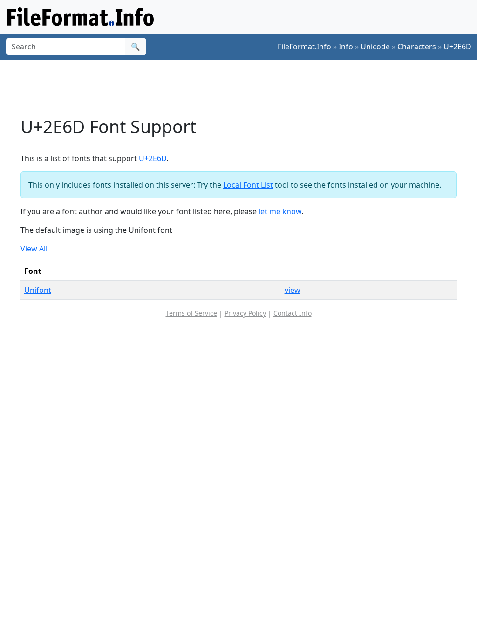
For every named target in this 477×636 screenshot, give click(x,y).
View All (34, 249)
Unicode (375, 46)
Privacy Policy (245, 313)
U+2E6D (457, 46)
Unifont (37, 290)
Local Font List (248, 185)
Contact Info (292, 313)
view (292, 290)
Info (346, 46)
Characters (416, 46)
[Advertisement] (244, 88)
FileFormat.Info (304, 46)
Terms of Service (191, 313)
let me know (280, 211)
